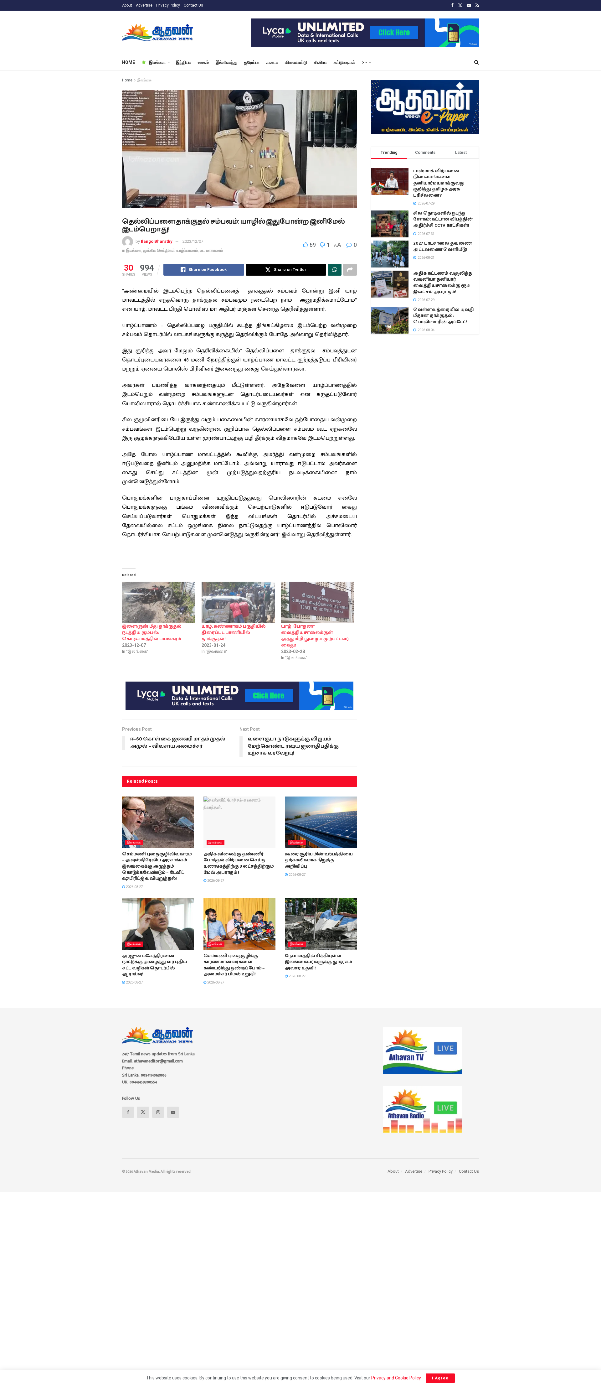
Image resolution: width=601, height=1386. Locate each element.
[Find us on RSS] (477, 5)
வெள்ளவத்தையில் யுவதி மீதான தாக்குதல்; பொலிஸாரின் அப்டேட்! (443, 315)
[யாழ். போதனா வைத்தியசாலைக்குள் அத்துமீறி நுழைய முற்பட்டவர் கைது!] (317, 603)
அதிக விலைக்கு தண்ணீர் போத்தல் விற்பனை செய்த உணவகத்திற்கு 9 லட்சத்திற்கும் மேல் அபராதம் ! (238, 863)
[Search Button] (476, 62)
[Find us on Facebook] (452, 5)
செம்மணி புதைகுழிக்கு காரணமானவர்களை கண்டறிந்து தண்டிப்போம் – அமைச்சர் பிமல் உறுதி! (234, 965)
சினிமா (320, 62)
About (127, 5)
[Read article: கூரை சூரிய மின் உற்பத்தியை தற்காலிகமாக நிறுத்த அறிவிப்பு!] (321, 822)
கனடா (272, 62)
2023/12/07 (192, 241)
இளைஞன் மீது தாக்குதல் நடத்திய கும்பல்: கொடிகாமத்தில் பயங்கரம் (152, 632)
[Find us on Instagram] (158, 1112)
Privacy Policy (168, 5)
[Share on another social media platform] (350, 270)
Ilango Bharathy (156, 241)
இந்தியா (183, 62)
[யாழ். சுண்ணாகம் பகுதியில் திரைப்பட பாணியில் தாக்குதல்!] (238, 603)
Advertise (144, 5)
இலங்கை (157, 62)
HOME (128, 62)
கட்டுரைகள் (344, 62)
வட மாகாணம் (211, 250)
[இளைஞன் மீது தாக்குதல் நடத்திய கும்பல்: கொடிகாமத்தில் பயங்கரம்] (158, 603)
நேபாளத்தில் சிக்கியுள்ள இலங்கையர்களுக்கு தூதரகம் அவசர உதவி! (318, 962)
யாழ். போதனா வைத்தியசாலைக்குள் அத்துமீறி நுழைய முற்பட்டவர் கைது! (315, 636)
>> (364, 62)
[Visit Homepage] (158, 32)
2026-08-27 (134, 887)
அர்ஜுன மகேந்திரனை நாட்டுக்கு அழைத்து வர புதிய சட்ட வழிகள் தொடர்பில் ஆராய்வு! (154, 965)
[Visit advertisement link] (365, 32)
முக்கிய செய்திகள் (159, 250)
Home (127, 80)
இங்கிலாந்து (226, 62)
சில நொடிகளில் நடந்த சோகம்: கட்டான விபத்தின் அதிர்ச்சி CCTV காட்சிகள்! (443, 219)
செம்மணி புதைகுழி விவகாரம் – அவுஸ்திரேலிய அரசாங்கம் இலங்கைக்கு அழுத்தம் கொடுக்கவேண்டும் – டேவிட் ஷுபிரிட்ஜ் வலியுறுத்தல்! (157, 866)
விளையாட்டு (296, 62)
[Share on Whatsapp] (335, 270)
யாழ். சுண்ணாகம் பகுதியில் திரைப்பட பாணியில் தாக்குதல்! (234, 632)
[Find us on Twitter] (460, 5)
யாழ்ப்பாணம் (187, 250)
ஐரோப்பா (251, 62)
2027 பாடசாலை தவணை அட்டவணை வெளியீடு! (442, 246)
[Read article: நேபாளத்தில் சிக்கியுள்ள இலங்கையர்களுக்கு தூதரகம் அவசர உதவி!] (321, 924)
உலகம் (203, 62)
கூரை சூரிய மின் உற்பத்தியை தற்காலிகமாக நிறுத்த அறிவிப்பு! (319, 860)
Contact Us (193, 5)
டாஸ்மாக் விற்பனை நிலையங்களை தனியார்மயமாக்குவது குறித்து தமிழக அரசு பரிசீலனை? (439, 183)
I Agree (440, 1378)
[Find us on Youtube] (469, 5)
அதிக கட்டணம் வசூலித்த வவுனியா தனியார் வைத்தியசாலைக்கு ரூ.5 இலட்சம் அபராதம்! (442, 282)
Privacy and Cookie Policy (396, 1377)
